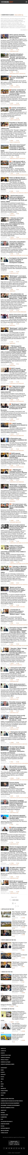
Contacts (3, 1050)
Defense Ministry (5, 1128)
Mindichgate (12, 73)
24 (18, 449)
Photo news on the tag (8, 940)
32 (18, 103)
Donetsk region (5, 1123)
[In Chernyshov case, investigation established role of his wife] (5, 440)
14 (18, 623)
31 (18, 465)
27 (18, 419)
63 (18, 742)
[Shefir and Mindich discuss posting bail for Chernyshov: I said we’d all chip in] (5, 179)
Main (2, 1086)
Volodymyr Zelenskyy (7, 1121)
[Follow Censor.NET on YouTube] (11, 1148)
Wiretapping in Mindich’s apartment (17, 606)
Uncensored (12, 522)
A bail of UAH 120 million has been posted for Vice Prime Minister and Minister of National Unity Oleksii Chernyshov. (13, 873)
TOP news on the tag (7, 1008)
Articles (3, 1074)
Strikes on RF (4, 1132)
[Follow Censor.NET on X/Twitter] (6, 1148)
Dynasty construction (20, 73)
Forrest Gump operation (7, 1098)
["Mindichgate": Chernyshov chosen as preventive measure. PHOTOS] (5, 471)
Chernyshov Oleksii (7, 14)
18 (18, 271)
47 (18, 434)
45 (18, 323)
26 (18, 399)
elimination (4, 1117)
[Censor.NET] (7, 2)
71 (18, 341)
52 (18, 644)
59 (18, 520)
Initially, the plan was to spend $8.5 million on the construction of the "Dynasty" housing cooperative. (14, 82)
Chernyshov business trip (15, 779)
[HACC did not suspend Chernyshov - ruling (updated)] (5, 882)
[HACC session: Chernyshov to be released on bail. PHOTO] (5, 425)
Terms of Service (5, 1057)
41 (18, 727)
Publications (4, 1090)
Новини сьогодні (5, 1062)
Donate (3, 1053)
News (2, 1070)
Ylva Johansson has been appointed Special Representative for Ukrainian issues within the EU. (14, 821)
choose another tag (18, 14)
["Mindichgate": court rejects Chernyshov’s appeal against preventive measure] (5, 277)
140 (18, 562)
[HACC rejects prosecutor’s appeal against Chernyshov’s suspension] (5, 685)
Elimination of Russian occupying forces (12, 1100)
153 (18, 778)
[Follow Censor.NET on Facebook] (4, 1148)
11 (18, 289)
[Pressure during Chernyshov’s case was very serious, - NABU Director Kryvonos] (5, 784)
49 (18, 541)
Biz (1, 1081)
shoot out (3, 1110)
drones (3, 1112)
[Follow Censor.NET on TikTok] (14, 1148)
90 (18, 863)
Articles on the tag (7, 909)
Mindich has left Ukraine (15, 311)
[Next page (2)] (16, 906)
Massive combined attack (7, 1107)
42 (18, 49)
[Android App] (19, 1148)
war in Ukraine (5, 1130)
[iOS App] (21, 1148)
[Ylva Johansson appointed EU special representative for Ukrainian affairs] (5, 817)
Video (2, 1079)
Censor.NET (4, 1067)
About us (3, 1048)
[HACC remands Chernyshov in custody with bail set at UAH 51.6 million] (5, 370)
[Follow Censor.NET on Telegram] (9, 1148)
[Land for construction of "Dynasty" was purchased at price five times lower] (5, 109)
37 (18, 480)
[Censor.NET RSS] (24, 1148)
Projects (3, 1088)
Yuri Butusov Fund (6, 1055)
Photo (2, 1076)
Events (3, 1072)
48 (18, 663)
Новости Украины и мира (7, 1064)
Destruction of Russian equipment (10, 1103)
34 (18, 118)
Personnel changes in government (10, 1105)
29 (18, 310)
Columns (3, 1093)
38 (18, 253)
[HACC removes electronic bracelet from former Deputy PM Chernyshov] (5, 36)
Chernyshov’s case (14, 51)
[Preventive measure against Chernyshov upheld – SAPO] (5, 703)
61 (18, 876)
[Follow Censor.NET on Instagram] (16, 1148)
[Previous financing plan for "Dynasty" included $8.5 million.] (5, 78)
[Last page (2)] (18, 906)
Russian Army (4, 1114)
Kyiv (2, 1119)
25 (18, 796)
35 (18, 605)
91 (18, 213)
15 (18, 191)
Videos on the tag (7, 971)
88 (18, 499)
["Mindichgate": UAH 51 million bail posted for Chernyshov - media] (5, 330)
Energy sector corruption (22, 584)
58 (18, 173)
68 (18, 891)
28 (18, 381)
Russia (2, 1126)
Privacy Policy (5, 1059)
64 (18, 140)
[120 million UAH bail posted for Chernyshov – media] (5, 869)
